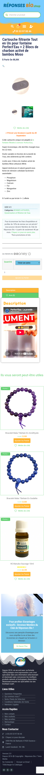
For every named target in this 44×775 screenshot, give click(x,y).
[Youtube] (4, 770)
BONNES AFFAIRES (21, 210)
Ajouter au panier (22, 278)
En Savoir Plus (22, 646)
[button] (12, 26)
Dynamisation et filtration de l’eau (17, 213)
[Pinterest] (7, 770)
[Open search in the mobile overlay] (22, 15)
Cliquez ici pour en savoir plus (23, 232)
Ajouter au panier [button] (22, 440)
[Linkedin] (11, 770)
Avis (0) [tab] (11, 295)
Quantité (8, 262)
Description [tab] (10, 290)
